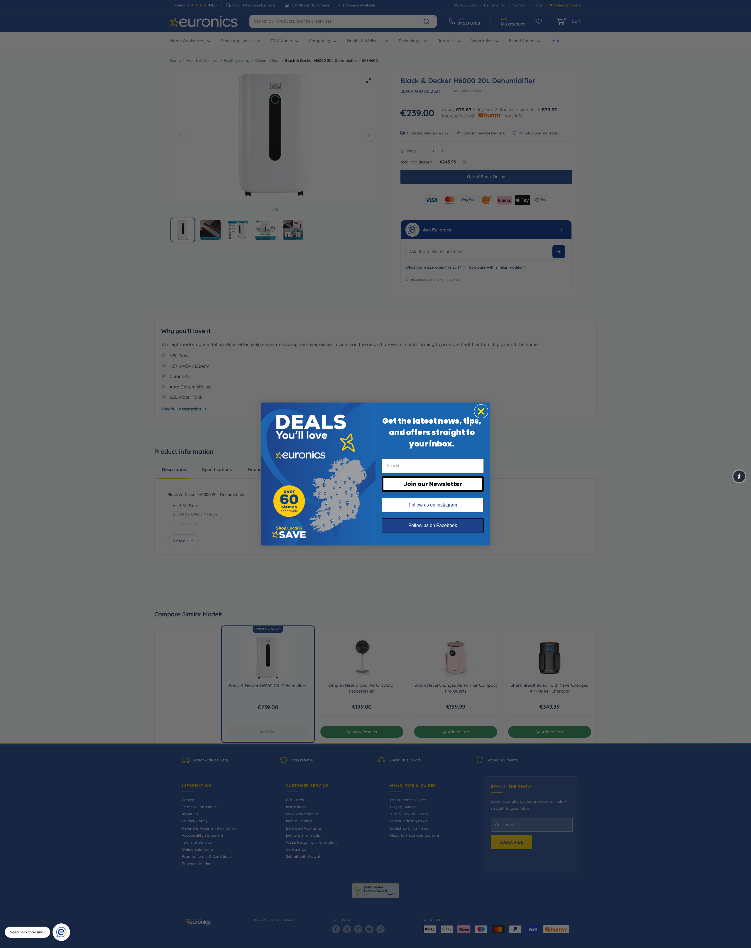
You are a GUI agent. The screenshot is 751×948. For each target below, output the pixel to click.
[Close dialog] (481, 411)
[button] (739, 476)
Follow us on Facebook (432, 525)
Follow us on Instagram (433, 504)
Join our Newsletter (433, 484)
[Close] (68, 925)
